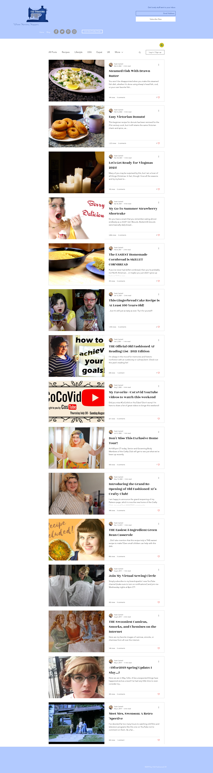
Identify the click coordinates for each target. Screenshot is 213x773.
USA (89, 52)
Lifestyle (78, 52)
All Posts (53, 52)
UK (108, 52)
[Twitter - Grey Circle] (62, 31)
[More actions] (159, 64)
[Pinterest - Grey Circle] (68, 31)
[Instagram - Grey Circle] (74, 31)
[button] (140, 52)
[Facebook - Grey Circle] (56, 31)
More (117, 52)
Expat (99, 52)
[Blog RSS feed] (162, 45)
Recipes (66, 52)
